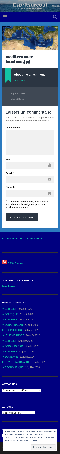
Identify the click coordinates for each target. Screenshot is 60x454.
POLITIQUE (11, 314)
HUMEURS (11, 319)
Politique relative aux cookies (23, 440)
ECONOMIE (11, 356)
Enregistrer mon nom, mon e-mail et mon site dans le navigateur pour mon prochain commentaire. (27, 204)
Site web (10, 187)
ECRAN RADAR (14, 324)
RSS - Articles (15, 263)
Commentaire (14, 127)
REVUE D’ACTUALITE (17, 362)
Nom (9, 159)
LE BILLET (10, 308)
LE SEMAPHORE (14, 335)
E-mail (10, 173)
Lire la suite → (21, 80)
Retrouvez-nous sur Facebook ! (23, 238)
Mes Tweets (9, 286)
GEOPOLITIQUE (14, 330)
